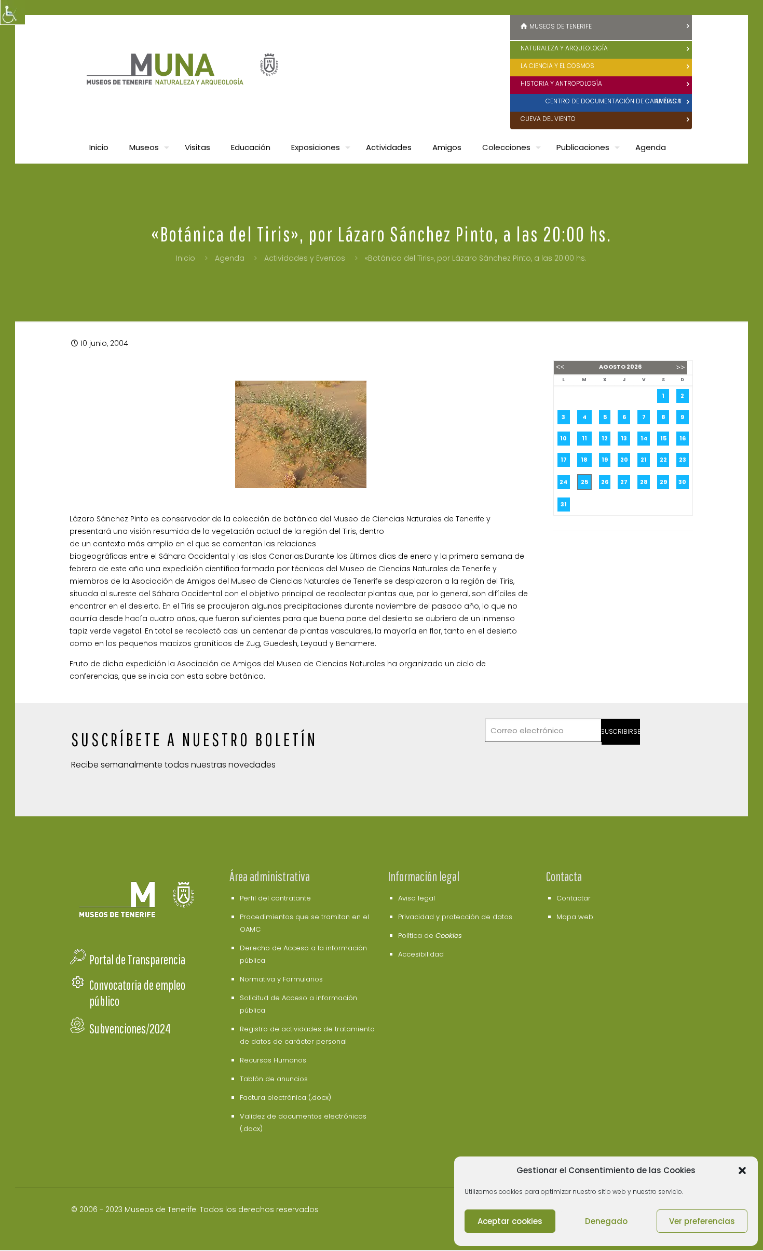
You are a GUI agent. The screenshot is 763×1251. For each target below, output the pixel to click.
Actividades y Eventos (304, 258)
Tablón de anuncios (274, 1079)
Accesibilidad (421, 954)
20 (624, 459)
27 (624, 482)
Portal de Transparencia (137, 959)
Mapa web (574, 917)
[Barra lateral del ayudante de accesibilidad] (12, 12)
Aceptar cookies (510, 1221)
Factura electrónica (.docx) (285, 1097)
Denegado (606, 1221)
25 (584, 482)
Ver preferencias (702, 1221)
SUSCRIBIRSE (621, 731)
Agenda (229, 258)
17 (564, 459)
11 (584, 438)
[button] (742, 1170)
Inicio (185, 258)
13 (624, 438)
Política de (430, 935)
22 (663, 459)
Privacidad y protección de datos (455, 917)
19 (605, 459)
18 (584, 459)
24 (563, 482)
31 (564, 504)
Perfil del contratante (275, 898)
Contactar (573, 898)
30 (682, 482)
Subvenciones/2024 (130, 1028)
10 (563, 438)
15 (663, 438)
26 (604, 482)
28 (644, 482)
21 (644, 459)
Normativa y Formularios (281, 979)
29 (663, 482)
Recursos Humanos (273, 1060)
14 (644, 438)
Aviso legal (416, 898)
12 (605, 438)
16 (682, 438)
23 (682, 459)
